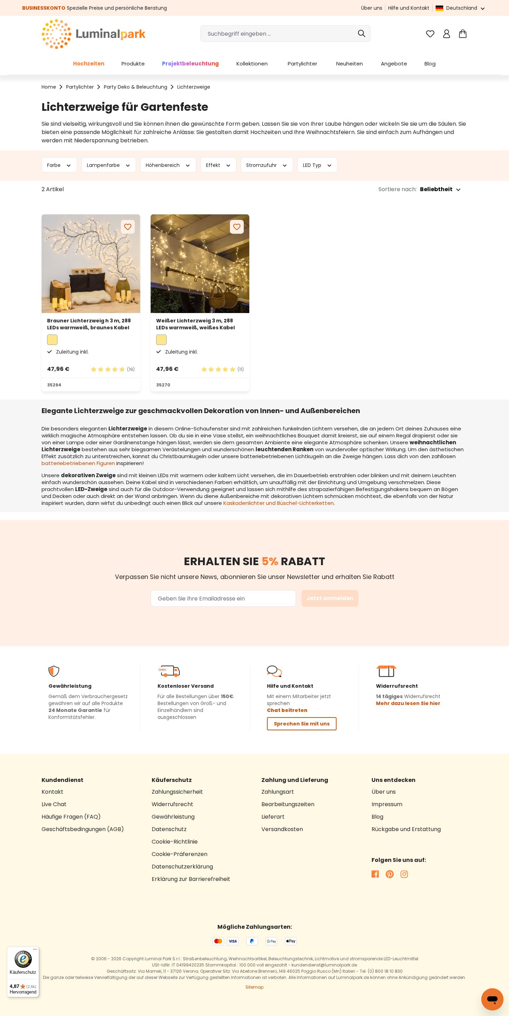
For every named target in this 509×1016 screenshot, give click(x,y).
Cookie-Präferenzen (179, 854)
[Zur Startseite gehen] (93, 34)
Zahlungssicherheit (177, 792)
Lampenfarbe (104, 164)
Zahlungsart (277, 792)
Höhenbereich (163, 164)
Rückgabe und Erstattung (406, 829)
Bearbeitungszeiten (287, 804)
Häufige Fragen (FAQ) (71, 817)
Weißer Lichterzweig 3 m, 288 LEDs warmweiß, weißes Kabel (195, 324)
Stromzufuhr (262, 164)
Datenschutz (169, 829)
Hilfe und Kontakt (408, 8)
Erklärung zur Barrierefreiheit (191, 879)
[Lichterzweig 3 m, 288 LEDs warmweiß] (200, 263)
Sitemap (254, 987)
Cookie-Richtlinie (175, 842)
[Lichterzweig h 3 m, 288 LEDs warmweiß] (91, 263)
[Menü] (35, 951)
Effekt (214, 164)
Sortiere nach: (397, 189)
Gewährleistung (173, 817)
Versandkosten (282, 829)
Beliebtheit (436, 189)
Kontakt (52, 792)
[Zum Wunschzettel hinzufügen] (128, 227)
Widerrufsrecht (172, 804)
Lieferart (273, 817)
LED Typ (313, 164)
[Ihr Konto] (446, 34)
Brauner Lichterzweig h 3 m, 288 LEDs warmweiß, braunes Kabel (89, 324)
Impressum (387, 804)
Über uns (371, 8)
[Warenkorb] (462, 34)
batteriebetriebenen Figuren (78, 463)
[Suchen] (361, 33)
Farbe (54, 164)
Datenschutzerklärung (182, 867)
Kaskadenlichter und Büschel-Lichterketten (278, 503)
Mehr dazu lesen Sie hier (408, 703)
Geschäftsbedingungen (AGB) (83, 829)
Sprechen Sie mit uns (302, 723)
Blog (377, 817)
